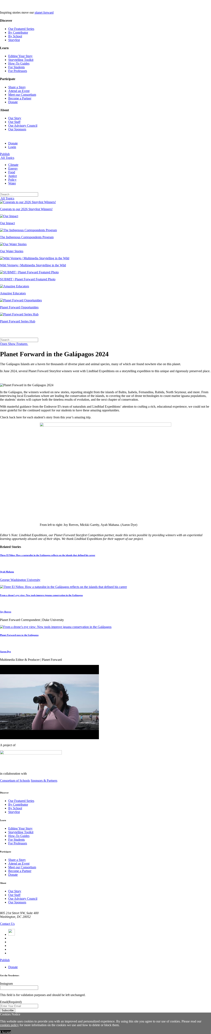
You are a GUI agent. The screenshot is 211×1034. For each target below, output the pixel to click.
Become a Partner (19, 98)
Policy (12, 179)
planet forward (44, 12)
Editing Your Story (20, 56)
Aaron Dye (5, 651)
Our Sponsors (17, 129)
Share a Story (17, 87)
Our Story (14, 118)
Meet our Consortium (22, 94)
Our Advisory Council (22, 125)
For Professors (17, 71)
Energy (13, 168)
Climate (13, 164)
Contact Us (7, 923)
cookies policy (9, 1025)
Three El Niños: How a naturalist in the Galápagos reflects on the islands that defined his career (47, 555)
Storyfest (14, 40)
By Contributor (18, 32)
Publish (5, 154)
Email (11, 1002)
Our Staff (14, 122)
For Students (16, 67)
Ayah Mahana (7, 571)
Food (11, 172)
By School (15, 36)
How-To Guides (18, 63)
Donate (13, 102)
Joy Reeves (5, 611)
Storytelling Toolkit (20, 59)
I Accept (5, 1032)
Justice (12, 176)
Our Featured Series (21, 29)
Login (12, 147)
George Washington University (20, 580)
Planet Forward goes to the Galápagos (19, 635)
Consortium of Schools (15, 780)
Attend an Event (18, 91)
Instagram (6, 983)
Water (12, 183)
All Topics (7, 157)
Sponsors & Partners (44, 780)
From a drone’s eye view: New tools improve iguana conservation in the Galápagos (41, 595)
